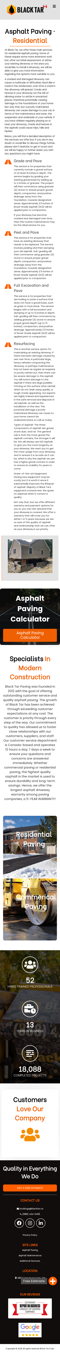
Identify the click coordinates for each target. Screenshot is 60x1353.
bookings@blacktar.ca (31, 1208)
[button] (19, 1223)
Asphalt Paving (30, 1250)
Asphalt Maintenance (30, 1255)
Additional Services (30, 1260)
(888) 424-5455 (31, 1214)
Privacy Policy (30, 1235)
